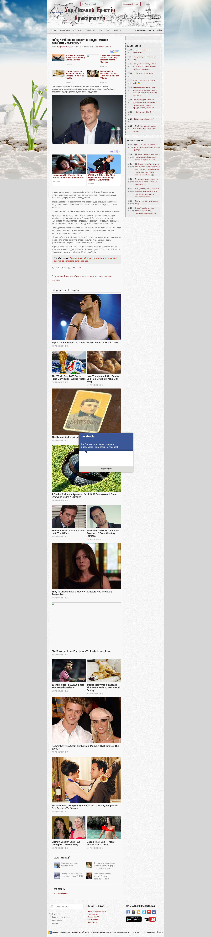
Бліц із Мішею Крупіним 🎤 (144, 119)
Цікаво (117, 30)
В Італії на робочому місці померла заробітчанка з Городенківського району (144, 210)
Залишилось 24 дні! (143, 112)
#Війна (159, 30)
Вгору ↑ (160, 932)
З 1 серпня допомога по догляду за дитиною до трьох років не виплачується (147, 181)
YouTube (149, 912)
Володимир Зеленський (75, 276)
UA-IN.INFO (92, 922)
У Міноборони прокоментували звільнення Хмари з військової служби (144, 128)
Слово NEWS (93, 917)
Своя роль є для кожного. (144, 73)
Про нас (55, 924)
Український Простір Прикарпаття (105, 14)
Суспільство (89, 30)
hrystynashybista (63, 47)
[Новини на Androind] (134, 921)
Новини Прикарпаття (144, 30)
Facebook (77, 267)
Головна (54, 30)
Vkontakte (154, 912)
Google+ (133, 912)
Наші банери (57, 920)
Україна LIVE (93, 914)
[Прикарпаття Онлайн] (150, 921)
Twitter (144, 912)
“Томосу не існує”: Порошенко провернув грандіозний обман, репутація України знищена (147, 157)
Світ (108, 30)
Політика (77, 30)
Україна (108, 47)
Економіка (65, 30)
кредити (90, 276)
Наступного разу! (106, 469)
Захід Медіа (93, 920)
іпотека (60, 276)
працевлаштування (103, 276)
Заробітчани (99, 47)
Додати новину (57, 914)
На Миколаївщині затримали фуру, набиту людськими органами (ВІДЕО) (147, 147)
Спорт (100, 30)
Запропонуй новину (131, 4)
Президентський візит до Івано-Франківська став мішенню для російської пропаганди (144, 66)
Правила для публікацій (61, 917)
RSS (139, 912)
